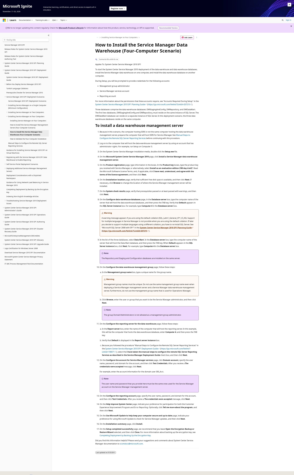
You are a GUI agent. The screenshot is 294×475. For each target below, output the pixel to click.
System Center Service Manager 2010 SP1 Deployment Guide (131, 348)
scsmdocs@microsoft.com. (131, 443)
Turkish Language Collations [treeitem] (17, 88)
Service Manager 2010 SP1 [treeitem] (15, 45)
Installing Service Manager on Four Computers (120, 37)
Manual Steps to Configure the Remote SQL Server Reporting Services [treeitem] (27, 144)
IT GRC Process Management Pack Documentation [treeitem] (24, 264)
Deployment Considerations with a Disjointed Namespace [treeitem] (23, 176)
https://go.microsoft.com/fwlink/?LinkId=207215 (169, 104)
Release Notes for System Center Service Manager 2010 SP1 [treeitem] (26, 50)
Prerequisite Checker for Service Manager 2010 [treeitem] (24, 93)
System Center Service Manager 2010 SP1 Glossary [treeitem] (24, 240)
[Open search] (282, 20)
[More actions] (197, 37)
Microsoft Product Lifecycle (71, 28)
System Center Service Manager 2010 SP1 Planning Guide (120, 104)
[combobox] (26, 40)
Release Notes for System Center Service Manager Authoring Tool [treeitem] (24, 57)
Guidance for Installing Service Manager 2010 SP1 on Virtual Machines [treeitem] (26, 151)
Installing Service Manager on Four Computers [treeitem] (28, 121)
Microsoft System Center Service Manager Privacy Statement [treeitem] (24, 258)
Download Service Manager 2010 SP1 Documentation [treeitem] (25, 252)
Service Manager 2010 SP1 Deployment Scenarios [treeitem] (27, 101)
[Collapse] (49, 35)
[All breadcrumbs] (97, 37)
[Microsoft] (4, 20)
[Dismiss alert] (289, 4)
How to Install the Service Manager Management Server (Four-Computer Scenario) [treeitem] (29, 126)
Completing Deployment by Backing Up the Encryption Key (125, 435)
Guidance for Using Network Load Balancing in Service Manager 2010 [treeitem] (27, 183)
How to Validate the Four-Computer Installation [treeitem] (28, 139)
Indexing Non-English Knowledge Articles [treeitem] (22, 196)
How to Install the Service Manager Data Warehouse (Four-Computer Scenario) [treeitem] (26, 133)
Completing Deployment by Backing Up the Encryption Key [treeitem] (27, 190)
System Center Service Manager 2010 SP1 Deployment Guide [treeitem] (27, 78)
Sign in (288, 20)
